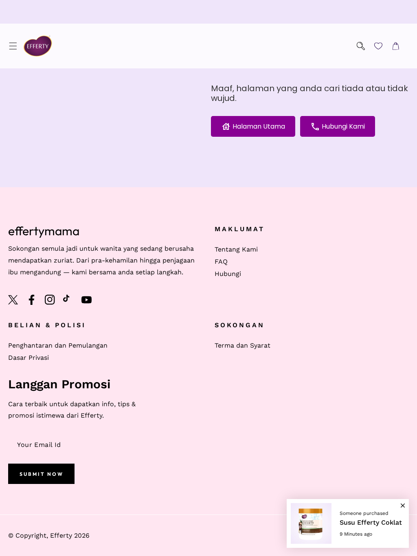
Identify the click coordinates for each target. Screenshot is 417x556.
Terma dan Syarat (242, 345)
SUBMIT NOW (42, 474)
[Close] (403, 502)
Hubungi (228, 274)
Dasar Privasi (28, 357)
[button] (13, 46)
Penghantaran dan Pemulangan (58, 345)
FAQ (221, 261)
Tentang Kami (236, 249)
